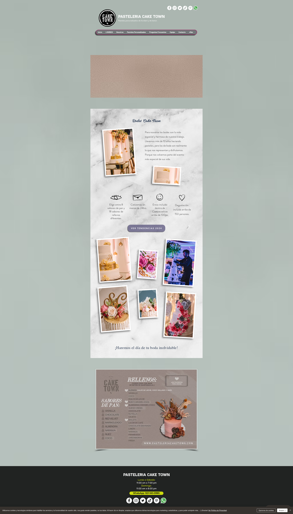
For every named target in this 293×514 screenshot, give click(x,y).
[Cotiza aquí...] (138, 197)
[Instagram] (174, 8)
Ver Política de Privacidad (217, 510)
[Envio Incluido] (160, 197)
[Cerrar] (290, 510)
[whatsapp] (196, 8)
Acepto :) (282, 510)
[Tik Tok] (185, 8)
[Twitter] (180, 8)
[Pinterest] (190, 8)
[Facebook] (169, 8)
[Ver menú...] (116, 198)
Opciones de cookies (266, 510)
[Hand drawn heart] (182, 197)
